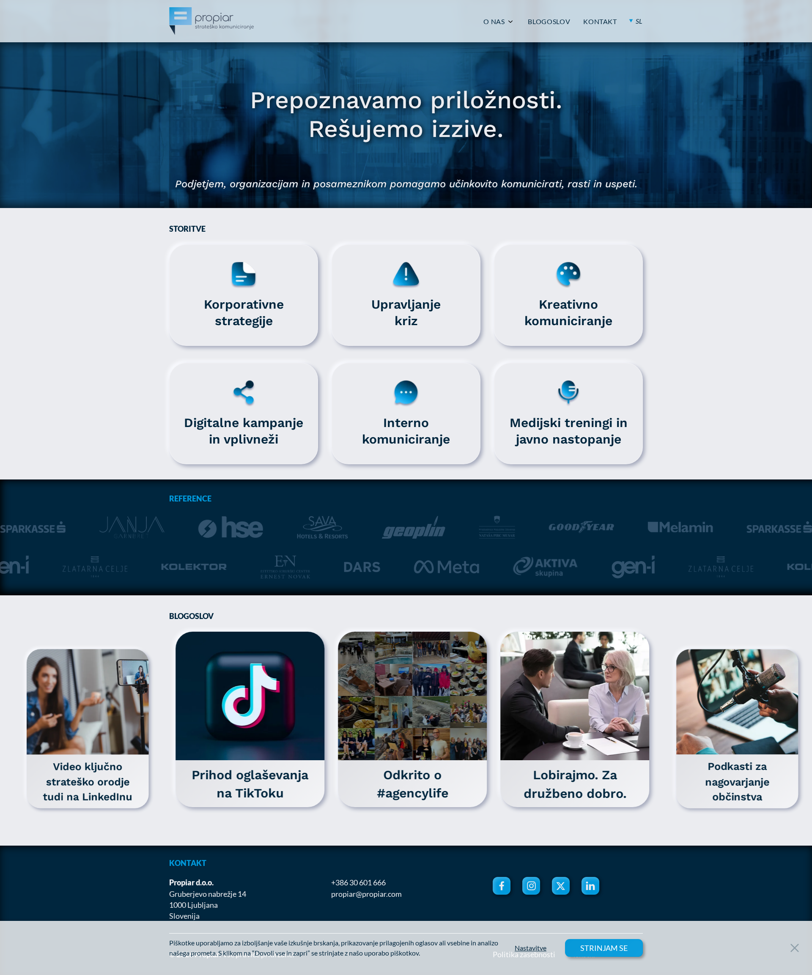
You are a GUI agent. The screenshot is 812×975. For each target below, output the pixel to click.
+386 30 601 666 (358, 882)
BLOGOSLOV (549, 21)
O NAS (494, 21)
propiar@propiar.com (366, 894)
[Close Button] (794, 948)
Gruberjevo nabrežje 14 (207, 894)
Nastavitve (530, 948)
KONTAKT (600, 21)
